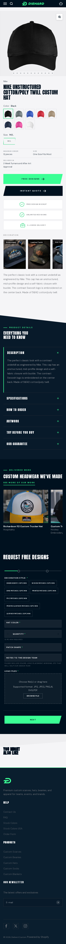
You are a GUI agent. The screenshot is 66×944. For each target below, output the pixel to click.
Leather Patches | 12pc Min (18, 614)
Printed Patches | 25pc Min (44, 591)
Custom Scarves (12, 851)
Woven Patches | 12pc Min (43, 583)
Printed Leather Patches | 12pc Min (22, 606)
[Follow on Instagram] (25, 926)
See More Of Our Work (19, 482)
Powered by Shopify (38, 937)
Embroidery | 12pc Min (17, 583)
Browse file (33, 696)
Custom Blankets (12, 874)
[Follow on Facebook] (6, 926)
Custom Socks (11, 868)
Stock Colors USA (12, 828)
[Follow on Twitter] (16, 926)
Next (33, 719)
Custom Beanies (12, 857)
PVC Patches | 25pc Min (17, 598)
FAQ (5, 817)
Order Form (9, 834)
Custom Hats (10, 863)
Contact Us (9, 812)
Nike (5, 81)
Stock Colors (10, 823)
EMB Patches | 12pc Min (17, 591)
